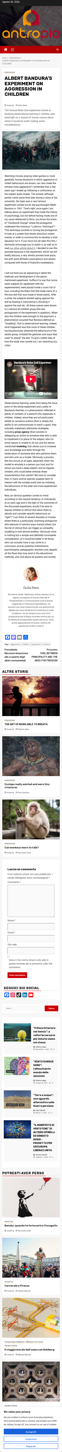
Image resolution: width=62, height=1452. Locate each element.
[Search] (57, 49)
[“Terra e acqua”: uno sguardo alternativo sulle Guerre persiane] (17, 1099)
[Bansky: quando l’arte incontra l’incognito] (31, 1197)
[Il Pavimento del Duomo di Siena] (31, 1381)
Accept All (31, 1432)
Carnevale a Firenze (17, 1285)
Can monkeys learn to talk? (22, 847)
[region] (31, 1429)
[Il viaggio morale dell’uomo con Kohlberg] (31, 1318)
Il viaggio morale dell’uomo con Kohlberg (29, 1349)
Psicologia (10, 1038)
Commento (14, 882)
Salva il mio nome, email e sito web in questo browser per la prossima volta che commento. (30, 964)
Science (46, 644)
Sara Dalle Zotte (24, 853)
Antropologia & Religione (15, 1342)
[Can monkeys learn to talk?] (31, 819)
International (10, 72)
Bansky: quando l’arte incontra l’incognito (31, 1225)
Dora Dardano (23, 793)
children (25, 644)
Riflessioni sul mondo (34, 1342)
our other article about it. (23, 248)
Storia (21, 1105)
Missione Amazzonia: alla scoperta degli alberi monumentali (16, 655)
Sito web (12, 944)
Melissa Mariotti (24, 1355)
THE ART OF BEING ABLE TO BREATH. (27, 724)
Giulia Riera (22, 105)
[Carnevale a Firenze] (31, 1258)
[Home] (5, 50)
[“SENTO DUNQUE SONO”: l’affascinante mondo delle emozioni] (17, 1066)
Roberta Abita (23, 729)
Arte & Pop (9, 1222)
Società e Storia (12, 1105)
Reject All (31, 1446)
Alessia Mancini (24, 1291)
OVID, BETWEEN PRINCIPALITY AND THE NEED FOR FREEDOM (44, 655)
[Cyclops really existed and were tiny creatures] (31, 756)
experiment (36, 644)
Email (11, 932)
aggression (15, 644)
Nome (11, 920)
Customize (31, 1439)
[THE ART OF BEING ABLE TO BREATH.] (31, 696)
